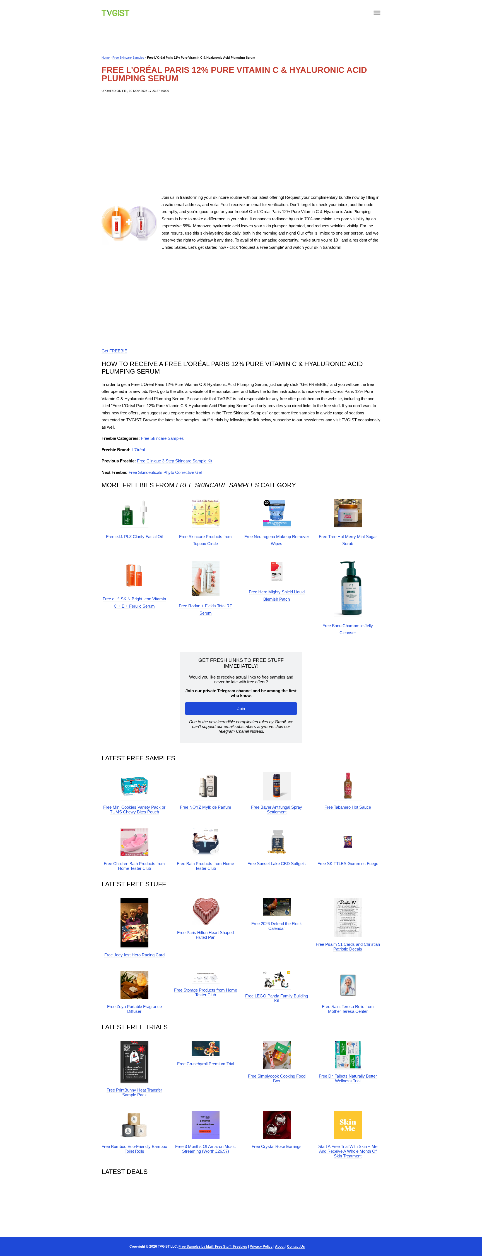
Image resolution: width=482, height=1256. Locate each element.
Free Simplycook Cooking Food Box (276, 1078)
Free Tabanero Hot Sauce (347, 807)
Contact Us (296, 1246)
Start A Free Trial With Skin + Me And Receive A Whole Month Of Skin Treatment (347, 1151)
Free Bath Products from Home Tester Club (205, 866)
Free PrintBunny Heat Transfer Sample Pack (134, 1092)
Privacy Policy (261, 1246)
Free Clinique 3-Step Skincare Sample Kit (174, 461)
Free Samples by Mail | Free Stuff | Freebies (213, 1246)
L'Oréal (138, 449)
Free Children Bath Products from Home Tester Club (134, 866)
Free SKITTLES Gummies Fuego (347, 863)
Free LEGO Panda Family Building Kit (276, 998)
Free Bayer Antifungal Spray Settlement (276, 809)
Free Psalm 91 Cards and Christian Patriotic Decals (348, 946)
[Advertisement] (241, 143)
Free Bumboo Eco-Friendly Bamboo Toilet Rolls (134, 1149)
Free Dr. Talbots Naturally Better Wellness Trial (348, 1078)
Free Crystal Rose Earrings (277, 1146)
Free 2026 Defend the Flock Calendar (276, 926)
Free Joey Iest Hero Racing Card (134, 954)
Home (106, 57)
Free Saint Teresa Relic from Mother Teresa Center (348, 1009)
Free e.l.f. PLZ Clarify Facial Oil (134, 536)
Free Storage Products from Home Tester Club (205, 992)
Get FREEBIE (114, 350)
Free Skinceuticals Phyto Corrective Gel (165, 472)
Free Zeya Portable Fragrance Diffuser (134, 1009)
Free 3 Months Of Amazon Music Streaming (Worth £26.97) (205, 1149)
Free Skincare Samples (128, 57)
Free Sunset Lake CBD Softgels (276, 863)
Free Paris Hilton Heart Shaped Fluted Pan (205, 935)
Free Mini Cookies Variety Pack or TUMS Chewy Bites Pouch (134, 809)
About (280, 1246)
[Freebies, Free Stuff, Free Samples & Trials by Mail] (115, 14)
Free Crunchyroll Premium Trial (205, 1063)
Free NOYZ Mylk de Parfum (205, 807)
